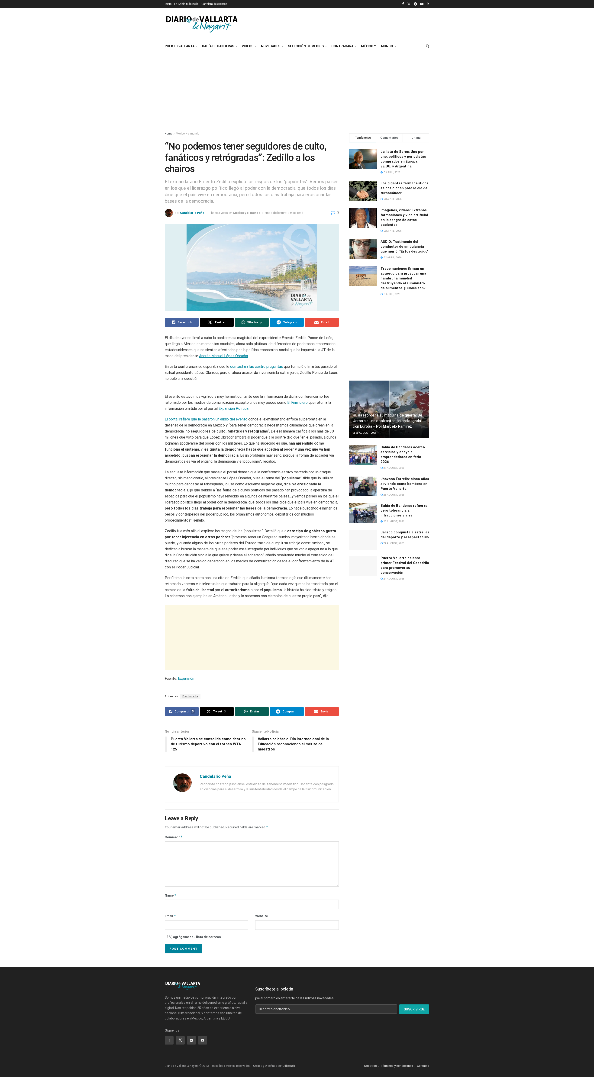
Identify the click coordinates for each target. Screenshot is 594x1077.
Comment (174, 989)
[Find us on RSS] (428, 4)
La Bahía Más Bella (186, 4)
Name (171, 1047)
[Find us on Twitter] (408, 4)
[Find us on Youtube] (421, 4)
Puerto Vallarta (179, 46)
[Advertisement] (392, 23)
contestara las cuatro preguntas (256, 366)
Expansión (186, 733)
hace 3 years (219, 213)
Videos (247, 46)
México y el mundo (377, 46)
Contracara (342, 46)
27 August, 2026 (393, 467)
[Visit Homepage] (202, 24)
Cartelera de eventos (214, 4)
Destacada (190, 848)
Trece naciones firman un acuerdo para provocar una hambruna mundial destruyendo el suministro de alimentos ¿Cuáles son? (403, 278)
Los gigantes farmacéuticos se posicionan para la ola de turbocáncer (404, 188)
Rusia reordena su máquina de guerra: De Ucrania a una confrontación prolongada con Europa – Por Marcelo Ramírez (387, 421)
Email (170, 1068)
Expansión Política (234, 464)
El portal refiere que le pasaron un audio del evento (206, 474)
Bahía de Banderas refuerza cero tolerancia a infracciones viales (404, 510)
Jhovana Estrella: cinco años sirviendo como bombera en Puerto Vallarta (405, 484)
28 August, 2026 (365, 432)
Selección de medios (306, 46)
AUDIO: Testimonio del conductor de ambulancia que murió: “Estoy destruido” (405, 246)
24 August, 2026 (393, 543)
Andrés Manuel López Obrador (223, 356)
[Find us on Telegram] (415, 4)
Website (261, 1068)
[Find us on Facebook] (403, 4)
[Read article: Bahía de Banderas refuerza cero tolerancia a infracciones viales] (363, 513)
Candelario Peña (192, 213)
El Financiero (297, 457)
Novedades (270, 46)
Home (168, 133)
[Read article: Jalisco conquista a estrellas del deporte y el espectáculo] (363, 540)
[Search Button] (427, 46)
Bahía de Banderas (218, 46)
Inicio (168, 4)
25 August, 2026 (393, 494)
